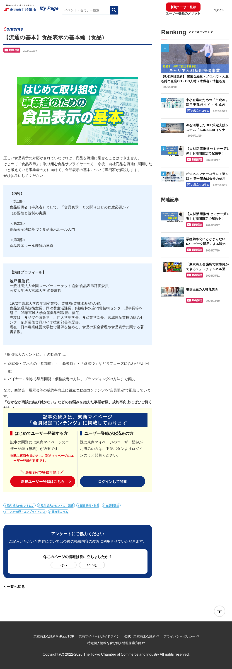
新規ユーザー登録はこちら (43, 481)
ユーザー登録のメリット (183, 13)
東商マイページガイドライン (99, 636)
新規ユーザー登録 (183, 7)
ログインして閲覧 (112, 481)
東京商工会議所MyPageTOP (54, 636)
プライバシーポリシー (179, 636)
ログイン (218, 10)
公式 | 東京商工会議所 (140, 636)
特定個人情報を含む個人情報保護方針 (114, 643)
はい (63, 565)
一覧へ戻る (16, 586)
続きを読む (195, 68)
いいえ (92, 565)
